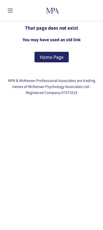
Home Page (52, 57)
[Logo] (59, 11)
